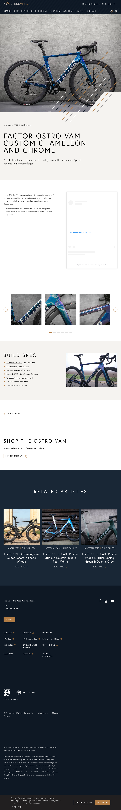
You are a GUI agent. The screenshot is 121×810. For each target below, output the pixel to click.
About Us (68, 11)
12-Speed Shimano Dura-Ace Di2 (19, 378)
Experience (27, 11)
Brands (7, 11)
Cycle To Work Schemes (30, 646)
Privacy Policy (29, 713)
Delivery (27, 632)
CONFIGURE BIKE (90, 4)
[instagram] (106, 601)
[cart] (116, 11)
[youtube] (112, 601)
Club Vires (8, 654)
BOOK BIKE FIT (109, 4)
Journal (80, 11)
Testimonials (48, 645)
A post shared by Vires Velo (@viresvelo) (92, 265)
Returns (27, 654)
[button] (115, 310)
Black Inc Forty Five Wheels (17, 366)
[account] (111, 11)
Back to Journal (14, 413)
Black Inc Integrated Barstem (18, 370)
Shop (16, 11)
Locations (55, 11)
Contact (91, 11)
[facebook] (100, 601)
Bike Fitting (41, 11)
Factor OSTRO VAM (14, 363)
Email (6, 605)
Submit (9, 619)
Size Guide (8, 645)
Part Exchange (30, 639)
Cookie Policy (43, 713)
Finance (7, 639)
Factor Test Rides (50, 639)
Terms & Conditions (47, 655)
